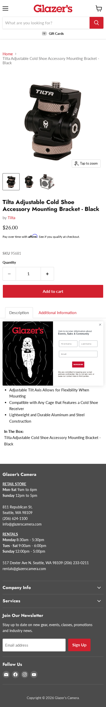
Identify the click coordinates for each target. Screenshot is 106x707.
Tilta (11, 217)
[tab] (19, 312)
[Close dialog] (100, 324)
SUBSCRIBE (78, 364)
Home (8, 54)
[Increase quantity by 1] (47, 273)
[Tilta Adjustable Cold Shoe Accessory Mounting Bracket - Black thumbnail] (11, 182)
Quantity (9, 262)
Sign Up (79, 644)
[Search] (96, 23)
